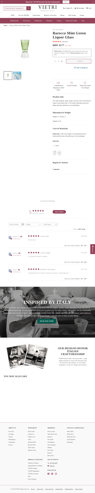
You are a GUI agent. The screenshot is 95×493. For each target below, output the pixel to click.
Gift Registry (51, 442)
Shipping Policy (69, 489)
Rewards (50, 437)
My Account (31, 431)
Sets (83, 21)
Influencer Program (33, 463)
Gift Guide (50, 439)
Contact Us (31, 434)
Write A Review (59, 212)
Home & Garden (71, 21)
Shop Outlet (70, 431)
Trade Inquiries (71, 439)
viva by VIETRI (23, 15)
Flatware (49, 21)
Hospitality (70, 442)
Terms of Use (40, 489)
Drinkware (38, 21)
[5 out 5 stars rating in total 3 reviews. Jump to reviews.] (10, 409)
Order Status (31, 447)
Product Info (58, 97)
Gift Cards (50, 450)
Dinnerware (14, 21)
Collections (36, 15)
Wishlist (50, 447)
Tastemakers (12, 442)
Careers (11, 445)
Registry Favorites (50, 15)
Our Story (11, 431)
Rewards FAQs (32, 442)
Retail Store (51, 455)
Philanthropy (12, 439)
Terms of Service (49, 489)
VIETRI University (33, 473)
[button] (8, 75)
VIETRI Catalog (32, 468)
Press (29, 476)
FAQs (29, 439)
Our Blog (11, 434)
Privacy (33, 489)
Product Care (31, 437)
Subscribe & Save (52, 434)
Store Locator (51, 431)
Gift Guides (72, 15)
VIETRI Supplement (33, 471)
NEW (12, 15)
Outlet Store (70, 434)
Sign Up (67, 1)
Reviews (50, 453)
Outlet (82, 15)
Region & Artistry (60, 162)
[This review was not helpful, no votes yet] (85, 246)
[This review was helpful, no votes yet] (81, 246)
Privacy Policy (79, 489)
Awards (11, 437)
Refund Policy (59, 489)
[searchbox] (14, 224)
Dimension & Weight (62, 112)
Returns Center (32, 450)
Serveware (26, 21)
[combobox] (17, 8)
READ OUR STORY (47, 321)
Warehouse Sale (71, 437)
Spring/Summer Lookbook (35, 465)
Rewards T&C (32, 445)
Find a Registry (52, 445)
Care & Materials (60, 128)
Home (6, 25)
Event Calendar (32, 479)
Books (62, 15)
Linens (59, 21)
